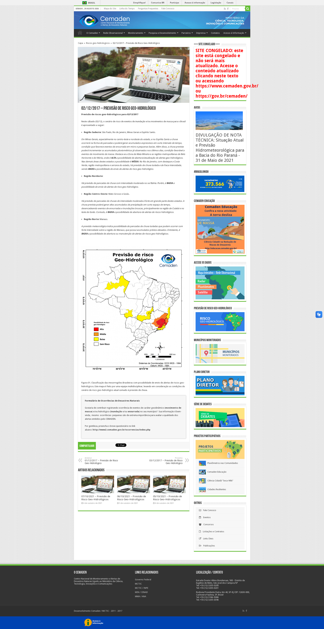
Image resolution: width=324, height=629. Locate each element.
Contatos (215, 33)
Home (80, 32)
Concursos (207, 524)
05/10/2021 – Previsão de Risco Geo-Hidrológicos (167, 498)
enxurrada (133, 411)
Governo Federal (143, 579)
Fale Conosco (167, 8)
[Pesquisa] (247, 8)
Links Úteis (207, 538)
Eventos (206, 517)
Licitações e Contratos (212, 531)
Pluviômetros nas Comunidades (222, 463)
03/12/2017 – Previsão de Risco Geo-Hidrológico (166, 461)
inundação (117, 411)
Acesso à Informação (233, 33)
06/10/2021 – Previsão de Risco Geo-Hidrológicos (131, 498)
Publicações (208, 545)
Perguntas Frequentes (148, 8)
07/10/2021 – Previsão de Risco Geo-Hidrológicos (95, 498)
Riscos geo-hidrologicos (98, 43)
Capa (80, 43)
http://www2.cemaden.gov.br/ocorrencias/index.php (121, 429)
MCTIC (138, 583)
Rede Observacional (113, 33)
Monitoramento (135, 33)
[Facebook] (228, 9)
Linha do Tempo (127, 8)
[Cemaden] (104, 20)
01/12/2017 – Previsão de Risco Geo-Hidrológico (101, 461)
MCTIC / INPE (141, 588)
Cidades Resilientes (216, 489)
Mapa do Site (110, 8)
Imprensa (201, 33)
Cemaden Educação (216, 472)
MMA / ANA (140, 596)
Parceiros (186, 33)
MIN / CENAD (141, 592)
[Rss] (225, 9)
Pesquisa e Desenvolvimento (162, 33)
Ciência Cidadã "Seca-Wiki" (219, 480)
